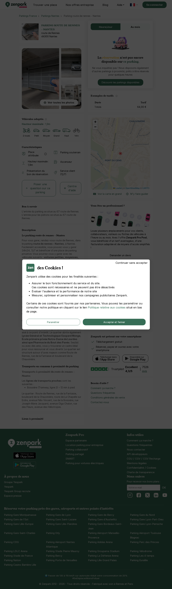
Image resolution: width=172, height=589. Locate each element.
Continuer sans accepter (132, 262)
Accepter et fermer (114, 322)
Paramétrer (53, 322)
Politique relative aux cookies (106, 307)
